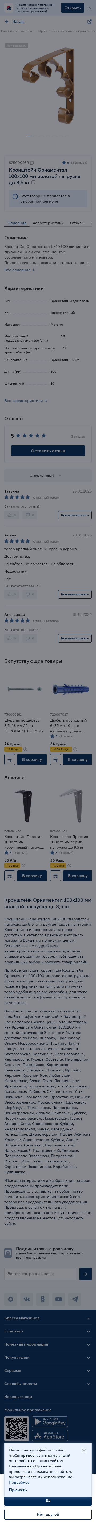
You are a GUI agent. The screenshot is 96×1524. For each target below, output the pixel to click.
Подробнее (19, 1482)
